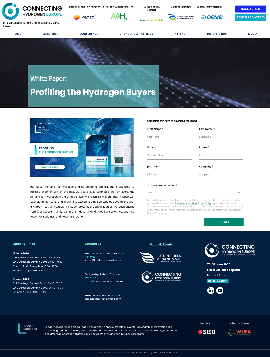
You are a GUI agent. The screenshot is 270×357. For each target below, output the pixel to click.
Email (150, 147)
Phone (203, 147)
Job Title (152, 166)
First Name (154, 129)
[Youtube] (219, 290)
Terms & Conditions (165, 352)
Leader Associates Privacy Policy (194, 203)
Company (205, 166)
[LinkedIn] (210, 290)
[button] (50, 34)
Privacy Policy (144, 352)
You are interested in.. (161, 185)
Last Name (206, 129)
